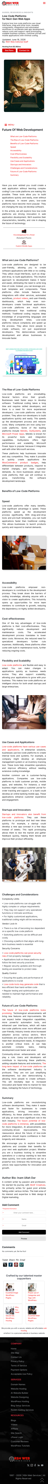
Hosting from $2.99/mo (11, 47)
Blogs (13, 1420)
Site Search (16, 1433)
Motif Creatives (37, 1185)
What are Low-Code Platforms (23, 136)
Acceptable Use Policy (21, 1374)
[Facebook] (10, 1266)
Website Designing (20, 1397)
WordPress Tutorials (20, 1445)
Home (13, 1348)
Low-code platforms (12, 665)
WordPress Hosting (20, 1401)
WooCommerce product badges (20, 462)
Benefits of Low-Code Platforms (24, 143)
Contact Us (24, 50)
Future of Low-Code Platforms (23, 171)
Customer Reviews (20, 1441)
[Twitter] (4, 1266)
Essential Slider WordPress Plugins (34, 1318)
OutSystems (35, 431)
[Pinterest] (15, 1266)
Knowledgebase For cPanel (24, 235)
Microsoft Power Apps (13, 434)
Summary (14, 175)
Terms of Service (19, 1365)
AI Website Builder (19, 1393)
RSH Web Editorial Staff (17, 42)
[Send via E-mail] (21, 1266)
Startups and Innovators (20, 164)
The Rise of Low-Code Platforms (24, 140)
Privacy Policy (17, 1361)
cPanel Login (17, 1437)
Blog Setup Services (20, 1405)
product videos (20, 298)
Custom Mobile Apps (24, 246)
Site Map (15, 1353)
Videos (14, 1424)
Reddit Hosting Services (22, 1410)
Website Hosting (18, 1389)
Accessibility (15, 150)
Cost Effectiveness (18, 154)
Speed (13, 147)
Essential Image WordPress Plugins (12, 1295)
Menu (10, 125)
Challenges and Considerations (23, 168)
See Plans (9, 50)
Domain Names (18, 1384)
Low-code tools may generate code (21, 984)
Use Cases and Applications (22, 161)
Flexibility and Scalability (21, 157)
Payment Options (19, 1370)
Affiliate (14, 1428)
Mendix (23, 431)
